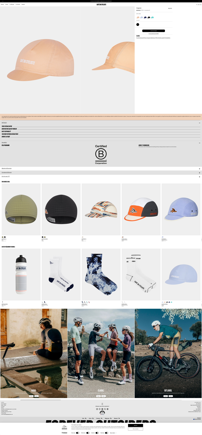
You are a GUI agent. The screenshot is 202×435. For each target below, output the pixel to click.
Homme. (31, 396)
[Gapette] (181, 274)
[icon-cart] (200, 4)
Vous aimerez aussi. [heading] (6, 182)
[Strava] (105, 409)
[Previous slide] (3, 1)
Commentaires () (147, 10)
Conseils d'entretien (4, 410)
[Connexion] (198, 4)
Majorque (107, 418)
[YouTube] (102, 409)
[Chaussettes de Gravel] (61, 274)
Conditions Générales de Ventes (6, 411)
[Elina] (101, 209)
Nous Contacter (3, 403)
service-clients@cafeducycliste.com (7, 414)
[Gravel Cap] (141, 209)
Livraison (2, 406)
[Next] (200, 354)
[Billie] (21, 209)
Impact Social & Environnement (196, 405)
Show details (112, 432)
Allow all (135, 425)
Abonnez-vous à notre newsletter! (102, 406)
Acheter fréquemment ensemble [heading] (8, 247)
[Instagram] (97, 409)
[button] (153, 31)
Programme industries (197, 410)
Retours (2, 407)
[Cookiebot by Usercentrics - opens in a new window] (64, 433)
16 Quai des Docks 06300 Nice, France (194, 411)
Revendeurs (199, 406)
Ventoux (98, 418)
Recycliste (199, 407)
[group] (21, 212)
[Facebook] (100, 409)
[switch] (87, 433)
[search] (197, 4)
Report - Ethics (3, 405)
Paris (90, 418)
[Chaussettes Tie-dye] (101, 274)
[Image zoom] (40, 60)
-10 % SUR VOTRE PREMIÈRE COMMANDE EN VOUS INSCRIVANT (87, 1)
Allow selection (135, 428)
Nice (83, 418)
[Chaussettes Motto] (141, 274)
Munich (116, 418)
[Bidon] (21, 274)
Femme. (36, 396)
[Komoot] (108, 409)
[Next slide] (199, 1)
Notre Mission (198, 403)
